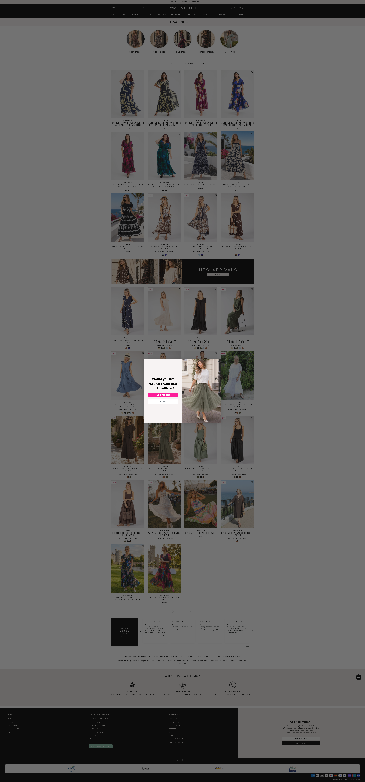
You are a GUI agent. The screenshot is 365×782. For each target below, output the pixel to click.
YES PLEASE (163, 395)
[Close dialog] (218, 361)
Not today (163, 401)
